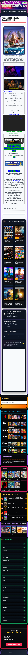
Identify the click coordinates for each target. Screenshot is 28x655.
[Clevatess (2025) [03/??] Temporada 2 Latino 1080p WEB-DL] (24, 417)
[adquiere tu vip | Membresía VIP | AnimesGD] (22, 417)
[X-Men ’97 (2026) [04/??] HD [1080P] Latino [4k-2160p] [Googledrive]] (15, 424)
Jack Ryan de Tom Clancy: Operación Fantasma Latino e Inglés (19, 242)
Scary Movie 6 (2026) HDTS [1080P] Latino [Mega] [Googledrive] (7, 242)
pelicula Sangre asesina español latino (8, 262)
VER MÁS (24, 468)
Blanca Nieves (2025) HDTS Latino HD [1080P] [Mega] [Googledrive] (8, 303)
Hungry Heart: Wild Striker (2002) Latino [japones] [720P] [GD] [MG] (10, 480)
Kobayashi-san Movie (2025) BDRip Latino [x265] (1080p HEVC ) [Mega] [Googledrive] (15, 498)
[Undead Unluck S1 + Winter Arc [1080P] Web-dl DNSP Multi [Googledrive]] (22, 424)
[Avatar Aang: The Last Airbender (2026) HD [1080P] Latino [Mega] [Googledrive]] (9, 451)
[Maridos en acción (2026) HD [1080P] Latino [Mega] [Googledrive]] (15, 437)
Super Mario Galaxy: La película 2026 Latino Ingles (8, 282)
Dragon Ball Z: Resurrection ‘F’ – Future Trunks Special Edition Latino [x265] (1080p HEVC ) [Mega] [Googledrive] (15, 503)
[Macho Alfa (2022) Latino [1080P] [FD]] (24, 451)
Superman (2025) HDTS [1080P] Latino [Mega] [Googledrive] (18, 283)
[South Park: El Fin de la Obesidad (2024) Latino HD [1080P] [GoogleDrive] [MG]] (22, 451)
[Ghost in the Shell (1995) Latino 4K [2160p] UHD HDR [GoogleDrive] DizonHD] (22, 437)
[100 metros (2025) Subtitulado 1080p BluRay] (13, 417)
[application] (14, 123)
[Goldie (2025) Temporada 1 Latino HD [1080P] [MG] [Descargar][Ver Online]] (22, 444)
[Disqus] (14, 369)
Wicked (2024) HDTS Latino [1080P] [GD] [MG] (19, 303)
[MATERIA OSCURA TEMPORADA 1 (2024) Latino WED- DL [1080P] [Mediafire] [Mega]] (9, 444)
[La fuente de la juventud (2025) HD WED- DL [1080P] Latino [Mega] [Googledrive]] (13, 444)
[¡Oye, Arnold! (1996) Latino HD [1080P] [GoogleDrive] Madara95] (13, 451)
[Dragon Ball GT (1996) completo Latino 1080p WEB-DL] (13, 431)
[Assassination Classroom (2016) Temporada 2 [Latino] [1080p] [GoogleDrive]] (13, 437)
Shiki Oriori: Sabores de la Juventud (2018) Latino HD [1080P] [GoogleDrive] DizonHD (15, 517)
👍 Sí (8, 334)
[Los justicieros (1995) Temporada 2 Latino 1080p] (19, 431)
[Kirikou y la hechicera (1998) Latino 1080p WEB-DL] (24, 431)
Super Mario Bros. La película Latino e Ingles (19, 262)
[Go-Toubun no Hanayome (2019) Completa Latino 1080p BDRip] (15, 417)
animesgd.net (14, 5)
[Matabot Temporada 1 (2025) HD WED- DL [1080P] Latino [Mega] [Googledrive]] (15, 444)
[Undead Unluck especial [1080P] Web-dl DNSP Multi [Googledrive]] (19, 424)
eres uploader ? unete (9, 11)
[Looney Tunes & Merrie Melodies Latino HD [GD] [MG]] (24, 437)
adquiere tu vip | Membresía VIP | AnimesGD (15, 507)
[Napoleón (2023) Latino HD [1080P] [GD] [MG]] (24, 444)
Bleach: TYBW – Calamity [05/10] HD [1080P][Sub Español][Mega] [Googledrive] (15, 512)
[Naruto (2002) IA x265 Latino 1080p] (9, 417)
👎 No (19, 334)
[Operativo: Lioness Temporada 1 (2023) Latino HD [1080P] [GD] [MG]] (19, 451)
